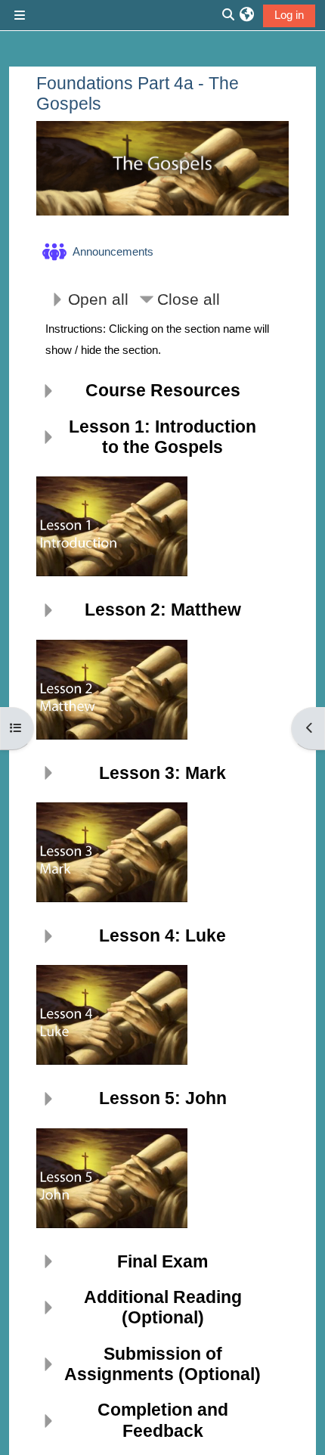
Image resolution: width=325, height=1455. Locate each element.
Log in (289, 14)
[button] (246, 15)
